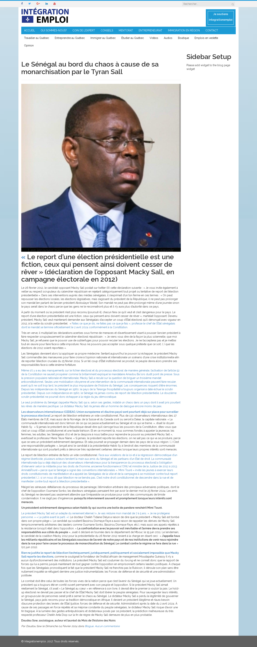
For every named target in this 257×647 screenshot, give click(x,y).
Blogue (89, 626)
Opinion (29, 45)
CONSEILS (107, 30)
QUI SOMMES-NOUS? (54, 30)
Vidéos (154, 37)
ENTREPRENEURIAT (150, 30)
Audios (168, 37)
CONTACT (211, 30)
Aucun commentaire (107, 626)
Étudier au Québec (132, 37)
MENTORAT (126, 30)
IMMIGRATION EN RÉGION (184, 30)
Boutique (183, 37)
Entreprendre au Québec (70, 37)
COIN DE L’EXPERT (83, 30)
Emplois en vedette (206, 37)
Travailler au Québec (36, 37)
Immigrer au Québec (103, 37)
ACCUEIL (29, 30)
